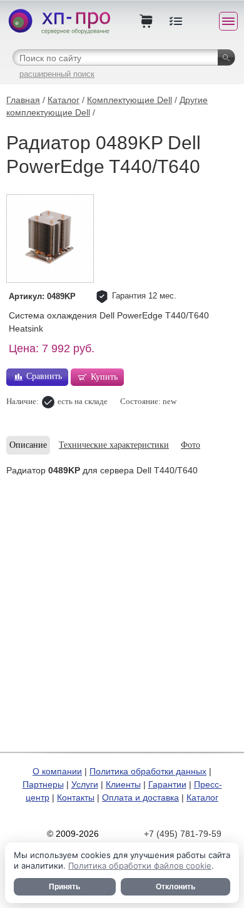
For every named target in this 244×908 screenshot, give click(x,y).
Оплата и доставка (140, 797)
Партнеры (43, 784)
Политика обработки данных (147, 771)
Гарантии (167, 784)
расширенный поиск (56, 74)
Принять (64, 886)
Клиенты (123, 784)
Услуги (84, 784)
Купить (104, 377)
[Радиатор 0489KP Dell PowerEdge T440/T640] (50, 238)
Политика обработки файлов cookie (139, 866)
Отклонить (175, 886)
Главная (23, 100)
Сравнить (44, 376)
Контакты (75, 797)
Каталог (63, 100)
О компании (57, 771)
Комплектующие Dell (129, 100)
